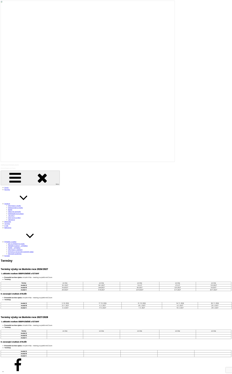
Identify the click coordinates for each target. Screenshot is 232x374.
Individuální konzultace (16, 214)
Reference (7, 228)
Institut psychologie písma (10, 165)
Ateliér (10, 210)
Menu (57, 184)
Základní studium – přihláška (18, 246)
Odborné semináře (14, 212)
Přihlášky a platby (10, 242)
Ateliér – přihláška (14, 248)
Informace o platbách (15, 250)
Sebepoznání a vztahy (15, 208)
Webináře (7, 222)
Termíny (7, 224)
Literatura (11, 220)
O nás (6, 226)
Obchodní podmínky (15, 254)
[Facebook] (18, 372)
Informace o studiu (14, 206)
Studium (7, 204)
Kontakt (7, 256)
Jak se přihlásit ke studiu (16, 244)
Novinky (7, 190)
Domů (6, 188)
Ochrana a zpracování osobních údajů (21, 252)
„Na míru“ (11, 216)
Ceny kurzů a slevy (14, 218)
